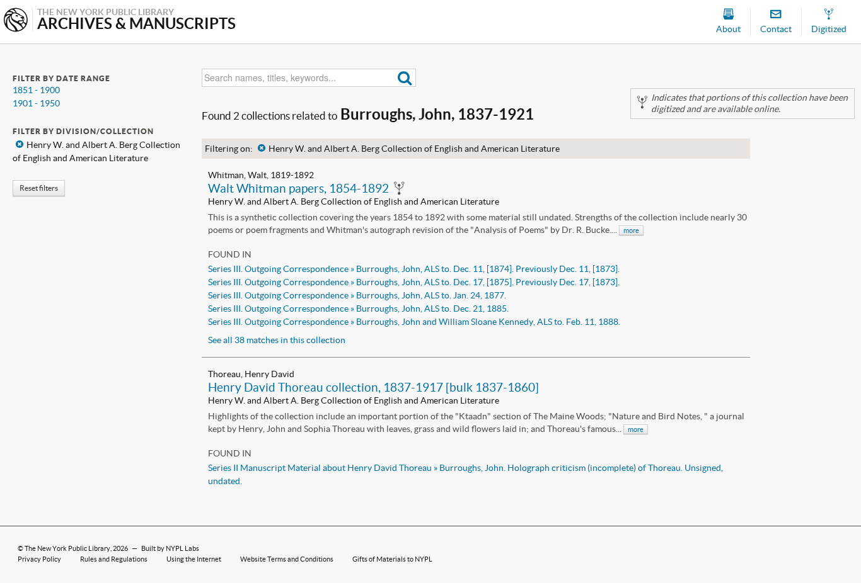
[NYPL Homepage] (16, 21)
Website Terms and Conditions (286, 559)
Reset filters (39, 188)
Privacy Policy (39, 559)
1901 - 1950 (36, 103)
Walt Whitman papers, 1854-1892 (298, 188)
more (631, 230)
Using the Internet (193, 559)
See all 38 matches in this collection (276, 340)
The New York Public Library (67, 548)
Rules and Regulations (113, 559)
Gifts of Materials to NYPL (392, 559)
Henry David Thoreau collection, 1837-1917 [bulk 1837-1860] (373, 387)
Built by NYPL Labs (170, 548)
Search (405, 78)
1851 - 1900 (36, 90)
